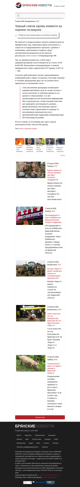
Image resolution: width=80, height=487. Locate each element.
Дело (27, 439)
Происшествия (40, 435)
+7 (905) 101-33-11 (55, 475)
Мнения (19, 439)
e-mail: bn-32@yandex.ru (50, 477)
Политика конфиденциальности (27, 447)
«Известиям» (31, 55)
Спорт (56, 439)
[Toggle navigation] (18, 16)
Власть (19, 435)
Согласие (45, 447)
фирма (34, 128)
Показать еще (40, 417)
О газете (46, 443)
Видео (31, 443)
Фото (38, 443)
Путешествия (21, 443)
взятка (21, 128)
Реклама (55, 443)
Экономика (52, 435)
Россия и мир (36, 439)
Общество (28, 435)
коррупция (28, 128)
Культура (48, 439)
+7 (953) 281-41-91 (43, 475)
